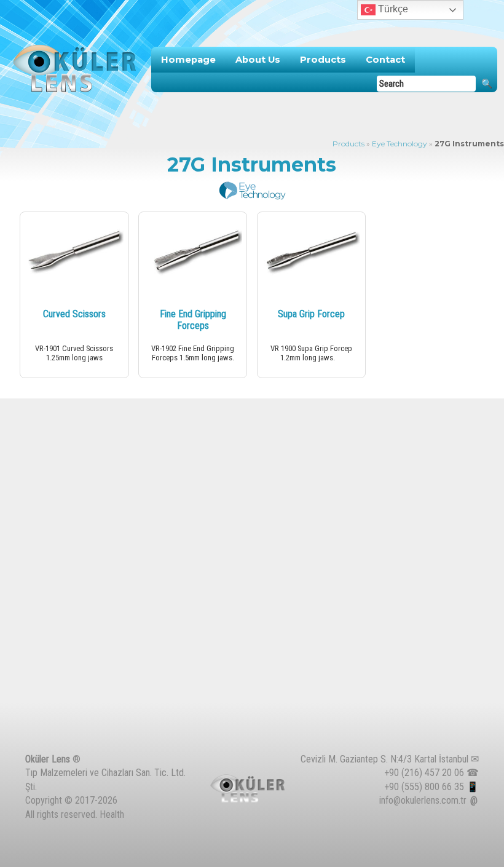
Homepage (188, 59)
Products (323, 59)
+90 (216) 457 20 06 (424, 772)
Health (112, 814)
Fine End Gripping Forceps (193, 319)
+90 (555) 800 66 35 (424, 787)
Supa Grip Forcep (311, 314)
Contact (385, 59)
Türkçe (392, 9)
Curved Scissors (74, 314)
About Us (257, 59)
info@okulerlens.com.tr (423, 800)
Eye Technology (399, 143)
